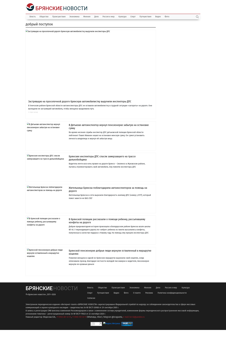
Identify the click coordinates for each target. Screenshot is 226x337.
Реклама (149, 292)
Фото (167, 16)
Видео (158, 16)
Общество (43, 16)
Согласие (91, 298)
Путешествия (145, 16)
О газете (137, 292)
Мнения (86, 16)
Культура (122, 16)
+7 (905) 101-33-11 (79, 316)
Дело (96, 16)
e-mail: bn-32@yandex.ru (134, 316)
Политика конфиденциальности (172, 292)
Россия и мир (109, 16)
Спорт (133, 16)
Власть (33, 16)
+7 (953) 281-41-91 (63, 316)
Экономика (74, 16)
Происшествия (59, 16)
